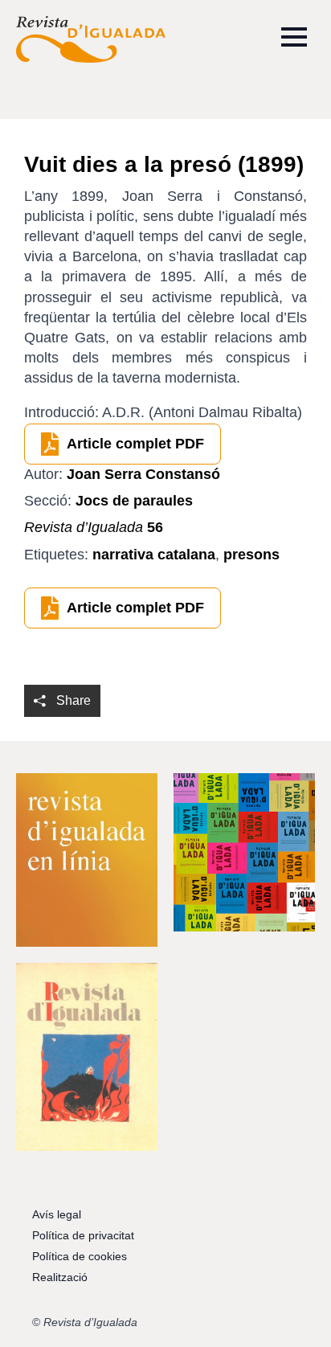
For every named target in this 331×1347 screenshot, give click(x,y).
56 (93, 527)
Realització (60, 1277)
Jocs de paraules (134, 501)
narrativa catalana (153, 555)
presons (251, 555)
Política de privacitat (83, 1235)
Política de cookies (79, 1256)
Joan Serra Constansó (143, 474)
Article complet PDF (135, 444)
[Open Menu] (294, 37)
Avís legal (56, 1214)
